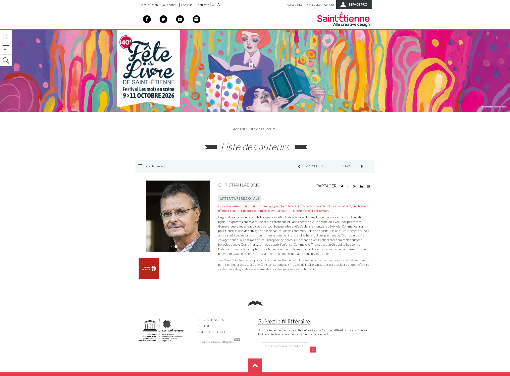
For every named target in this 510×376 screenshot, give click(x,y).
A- (213, 5)
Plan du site (313, 4)
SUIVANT (348, 166)
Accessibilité (294, 4)
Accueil (239, 129)
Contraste (202, 5)
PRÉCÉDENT (315, 166)
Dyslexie (187, 5)
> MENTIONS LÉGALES (212, 332)
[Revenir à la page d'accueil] (255, 70)
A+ (219, 4)
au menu (153, 5)
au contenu (170, 5)
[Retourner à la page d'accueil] (6, 36)
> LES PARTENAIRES (211, 319)
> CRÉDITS (205, 325)
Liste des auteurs (261, 129)
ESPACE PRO (357, 4)
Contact (329, 4)
